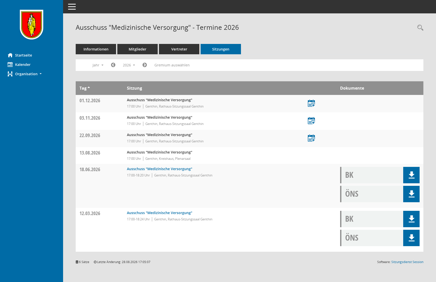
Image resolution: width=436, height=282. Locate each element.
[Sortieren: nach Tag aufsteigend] (89, 88)
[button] (31, 74)
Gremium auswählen (172, 65)
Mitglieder (137, 49)
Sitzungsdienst (407, 262)
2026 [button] (127, 65)
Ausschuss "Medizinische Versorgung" (159, 168)
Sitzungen (220, 49)
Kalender (23, 64)
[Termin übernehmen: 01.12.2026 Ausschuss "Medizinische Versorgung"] (311, 103)
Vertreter (179, 49)
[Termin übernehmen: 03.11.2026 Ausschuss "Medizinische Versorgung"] (311, 121)
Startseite (23, 55)
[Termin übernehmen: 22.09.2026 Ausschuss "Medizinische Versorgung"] (311, 138)
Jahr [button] (96, 65)
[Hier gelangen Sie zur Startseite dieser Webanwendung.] (31, 24)
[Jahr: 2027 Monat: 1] (145, 65)
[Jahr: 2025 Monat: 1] (113, 65)
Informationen (96, 49)
